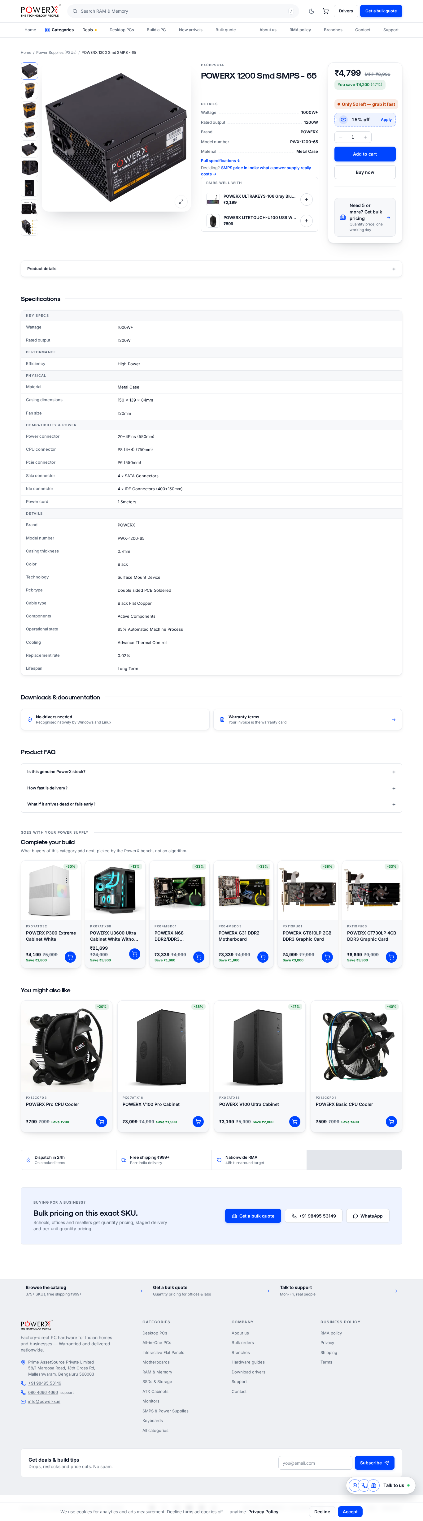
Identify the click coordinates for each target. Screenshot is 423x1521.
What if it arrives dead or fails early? (211, 804)
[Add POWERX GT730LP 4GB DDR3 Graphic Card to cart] (391, 957)
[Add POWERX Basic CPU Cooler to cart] (391, 1121)
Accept (350, 1511)
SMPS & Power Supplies (165, 1410)
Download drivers (248, 1371)
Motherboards (156, 1362)
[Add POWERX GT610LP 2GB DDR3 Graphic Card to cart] (327, 957)
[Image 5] (29, 148)
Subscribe (371, 1462)
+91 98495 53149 (317, 1215)
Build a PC (156, 29)
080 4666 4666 (43, 1392)
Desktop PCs (122, 29)
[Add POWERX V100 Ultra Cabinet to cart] (294, 1121)
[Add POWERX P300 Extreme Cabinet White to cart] (70, 957)
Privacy (327, 1342)
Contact (362, 29)
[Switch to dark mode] (311, 11)
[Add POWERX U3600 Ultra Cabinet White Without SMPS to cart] (134, 954)
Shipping (329, 1352)
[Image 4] (29, 129)
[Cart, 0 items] (326, 11)
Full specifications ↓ (220, 160)
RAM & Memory (157, 1371)
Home (30, 29)
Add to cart (365, 154)
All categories (155, 1430)
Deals (87, 29)
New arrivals (191, 29)
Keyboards (152, 1420)
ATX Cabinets (155, 1391)
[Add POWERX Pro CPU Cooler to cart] (101, 1121)
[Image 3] (29, 109)
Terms (326, 1362)
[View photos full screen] (181, 201)
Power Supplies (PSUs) (56, 52)
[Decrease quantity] (341, 137)
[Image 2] (29, 90)
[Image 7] (29, 188)
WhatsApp (371, 1215)
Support (391, 29)
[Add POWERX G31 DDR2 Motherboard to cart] (262, 957)
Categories (63, 29)
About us (268, 29)
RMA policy (300, 29)
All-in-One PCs (156, 1342)
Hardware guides (248, 1362)
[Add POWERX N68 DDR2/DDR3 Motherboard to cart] (198, 957)
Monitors (150, 1401)
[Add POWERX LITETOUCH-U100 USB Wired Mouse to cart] (306, 221)
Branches (333, 29)
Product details (211, 268)
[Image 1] (29, 70)
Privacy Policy (263, 1511)
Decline (322, 1511)
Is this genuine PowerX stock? (211, 771)
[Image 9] (29, 227)
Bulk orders (243, 1342)
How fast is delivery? (211, 788)
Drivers (346, 10)
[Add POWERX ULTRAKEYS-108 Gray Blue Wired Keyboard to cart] (306, 199)
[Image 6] (29, 168)
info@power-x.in (44, 1401)
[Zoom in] (116, 137)
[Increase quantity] (365, 137)
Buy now (365, 172)
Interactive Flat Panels (163, 1352)
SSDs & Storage (157, 1381)
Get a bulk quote (256, 1215)
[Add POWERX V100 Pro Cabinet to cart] (198, 1121)
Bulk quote (226, 29)
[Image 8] (29, 207)
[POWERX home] (41, 11)
